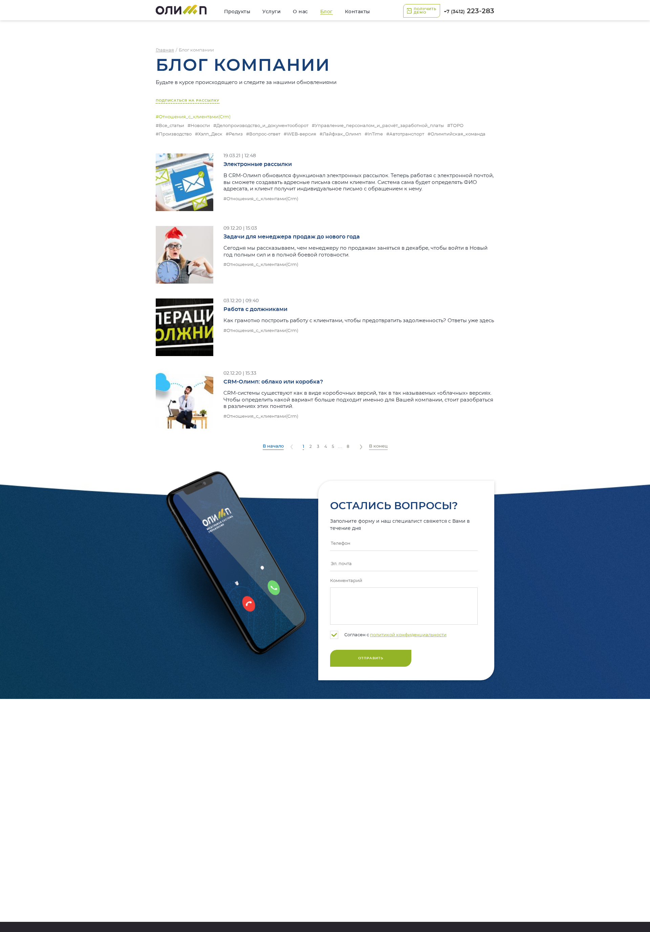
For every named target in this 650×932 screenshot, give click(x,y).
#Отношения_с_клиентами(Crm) (260, 199)
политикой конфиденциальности (408, 635)
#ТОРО (455, 126)
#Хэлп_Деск (208, 134)
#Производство (174, 134)
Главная (165, 50)
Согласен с (395, 635)
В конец (378, 446)
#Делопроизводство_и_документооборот (260, 126)
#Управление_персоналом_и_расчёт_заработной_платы (378, 126)
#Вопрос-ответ (263, 134)
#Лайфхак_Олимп (340, 134)
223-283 (469, 11)
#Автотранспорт (405, 134)
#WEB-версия (300, 134)
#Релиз (234, 134)
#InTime (374, 134)
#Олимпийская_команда (456, 134)
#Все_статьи (170, 126)
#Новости (199, 126)
